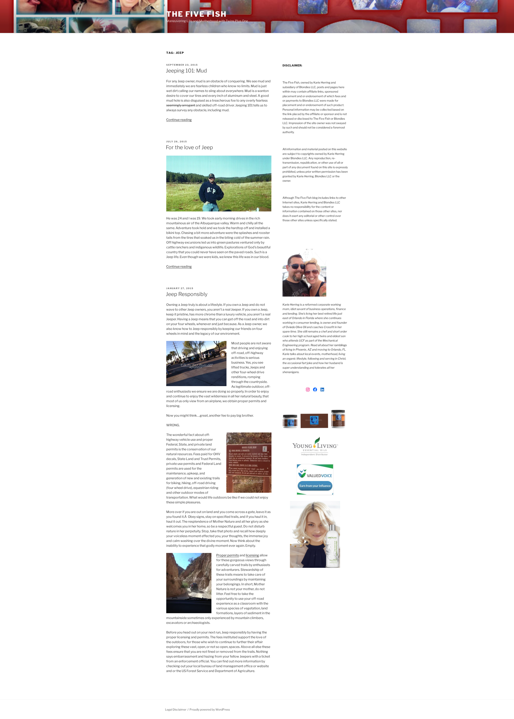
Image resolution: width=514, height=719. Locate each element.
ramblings (340, 345)
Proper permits (227, 555)
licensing (252, 555)
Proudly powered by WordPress (210, 709)
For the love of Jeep (189, 147)
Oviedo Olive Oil (296, 327)
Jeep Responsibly (187, 294)
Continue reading (179, 120)
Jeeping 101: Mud (186, 70)
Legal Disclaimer (175, 709)
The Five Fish (196, 14)
